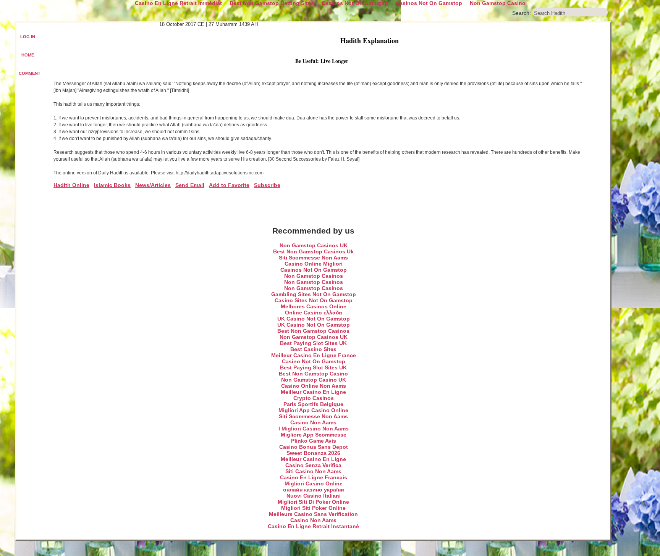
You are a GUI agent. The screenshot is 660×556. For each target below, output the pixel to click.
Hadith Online (71, 185)
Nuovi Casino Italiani (313, 496)
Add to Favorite (229, 185)
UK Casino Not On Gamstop (313, 319)
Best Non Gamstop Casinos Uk (313, 251)
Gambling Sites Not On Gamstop (313, 294)
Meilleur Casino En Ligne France (313, 355)
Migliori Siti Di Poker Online (313, 502)
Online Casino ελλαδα (313, 312)
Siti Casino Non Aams (313, 471)
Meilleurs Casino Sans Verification (313, 514)
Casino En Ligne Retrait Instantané (313, 526)
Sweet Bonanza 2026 (313, 453)
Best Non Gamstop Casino (313, 374)
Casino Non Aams (313, 422)
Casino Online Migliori (314, 264)
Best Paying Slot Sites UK (313, 343)
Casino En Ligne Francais (313, 477)
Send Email (189, 185)
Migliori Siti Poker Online (313, 508)
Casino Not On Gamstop (313, 361)
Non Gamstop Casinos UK (314, 245)
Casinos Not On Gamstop (313, 270)
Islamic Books (112, 185)
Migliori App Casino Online (313, 410)
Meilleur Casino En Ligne (313, 392)
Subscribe (267, 185)
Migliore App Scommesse (313, 435)
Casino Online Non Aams (313, 386)
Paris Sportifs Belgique (313, 404)
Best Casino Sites (313, 349)
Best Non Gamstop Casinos (313, 331)
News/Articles (153, 185)
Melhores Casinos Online (313, 306)
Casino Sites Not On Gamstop (314, 300)
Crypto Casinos (313, 398)
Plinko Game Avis (313, 441)
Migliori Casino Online (314, 483)
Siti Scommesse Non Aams (313, 258)
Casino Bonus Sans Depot (313, 447)
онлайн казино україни (313, 490)
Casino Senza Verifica (313, 465)
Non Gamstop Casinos (313, 276)
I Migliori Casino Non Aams (313, 428)
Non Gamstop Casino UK (313, 380)
